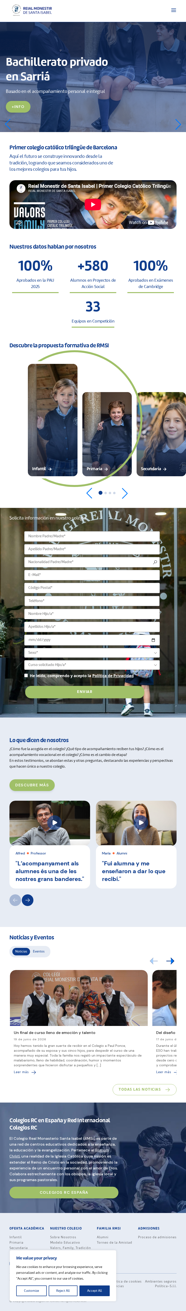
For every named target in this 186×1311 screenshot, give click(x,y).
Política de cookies (126, 1282)
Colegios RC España (64, 1192)
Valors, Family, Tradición (70, 1248)
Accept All (94, 1291)
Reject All (63, 1291)
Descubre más (32, 785)
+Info (18, 106)
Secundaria (18, 1248)
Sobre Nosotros (63, 1237)
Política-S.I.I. (166, 1286)
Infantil (15, 1237)
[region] (63, 1275)
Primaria (16, 1243)
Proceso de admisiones (157, 1237)
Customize (31, 1291)
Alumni (102, 1237)
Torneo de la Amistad (114, 1243)
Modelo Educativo (65, 1243)
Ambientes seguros (161, 1282)
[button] (178, 124)
